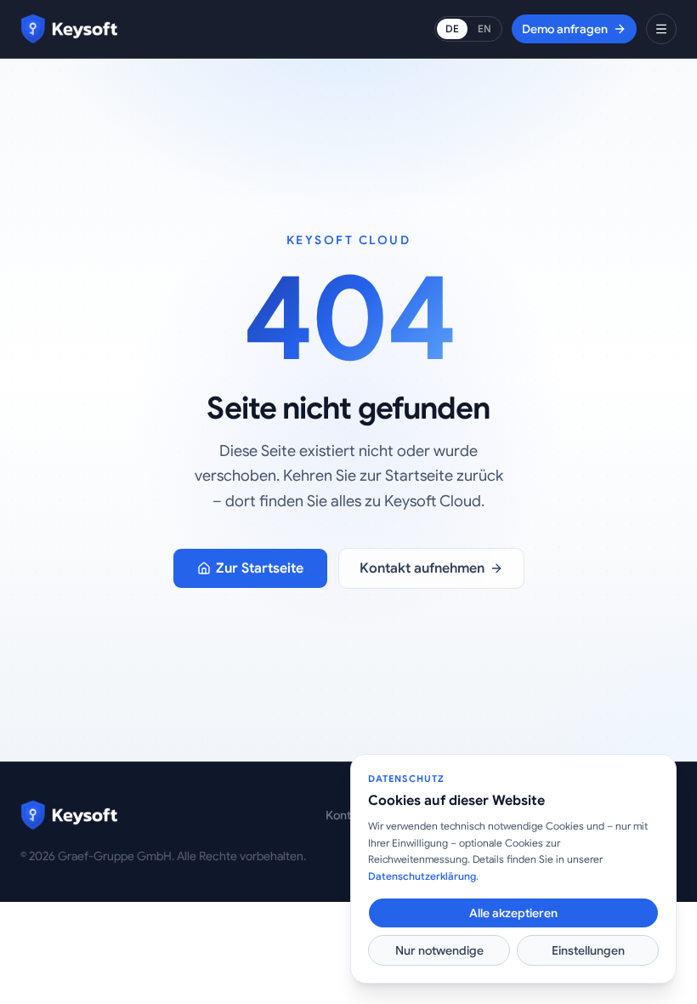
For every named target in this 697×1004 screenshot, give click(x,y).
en (484, 28)
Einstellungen (588, 950)
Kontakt (347, 815)
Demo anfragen (565, 29)
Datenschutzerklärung (422, 876)
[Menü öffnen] (661, 29)
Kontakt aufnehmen (422, 568)
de (452, 28)
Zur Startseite (259, 568)
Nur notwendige (439, 950)
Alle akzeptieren (513, 913)
